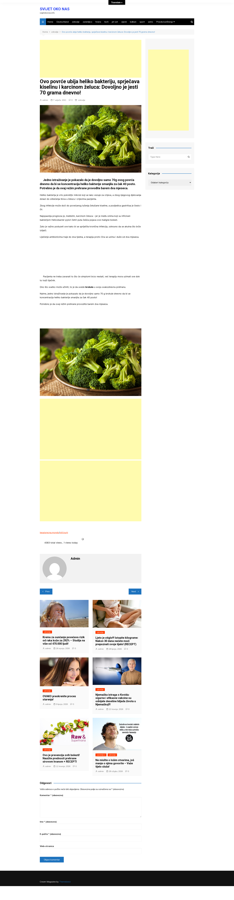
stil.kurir (64, 532)
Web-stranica (47, 846)
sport (142, 21)
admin (45, 100)
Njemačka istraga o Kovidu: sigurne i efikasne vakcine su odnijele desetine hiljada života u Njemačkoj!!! (115, 699)
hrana (98, 21)
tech (106, 21)
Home (50, 21)
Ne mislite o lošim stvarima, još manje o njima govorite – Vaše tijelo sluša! (114, 763)
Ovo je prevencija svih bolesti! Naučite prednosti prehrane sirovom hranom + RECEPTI (61, 758)
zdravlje (75, 21)
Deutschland (62, 21)
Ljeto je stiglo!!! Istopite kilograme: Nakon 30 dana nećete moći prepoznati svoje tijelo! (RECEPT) (116, 641)
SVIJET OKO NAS (54, 9)
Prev (47, 591)
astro (150, 21)
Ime (48, 821)
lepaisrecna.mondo (49, 532)
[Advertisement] (90, 59)
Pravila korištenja (164, 21)
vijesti (124, 21)
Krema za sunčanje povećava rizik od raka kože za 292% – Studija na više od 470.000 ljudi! (64, 640)
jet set (115, 21)
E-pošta (50, 834)
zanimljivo (87, 21)
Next (133, 591)
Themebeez (65, 881)
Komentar (51, 795)
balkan (133, 21)
